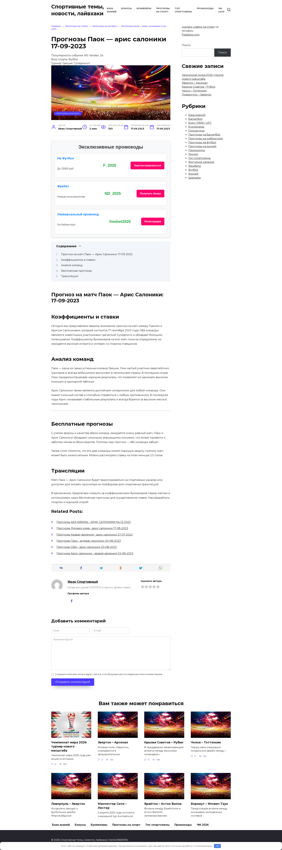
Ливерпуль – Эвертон (197, 94)
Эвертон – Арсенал (195, 82)
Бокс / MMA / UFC (200, 122)
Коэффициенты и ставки (78, 259)
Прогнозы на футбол (67, 113)
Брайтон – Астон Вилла (162, 803)
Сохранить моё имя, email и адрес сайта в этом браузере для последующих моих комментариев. (109, 674)
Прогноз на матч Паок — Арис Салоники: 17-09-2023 (97, 254)
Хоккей (193, 173)
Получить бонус (150, 193)
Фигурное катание (201, 162)
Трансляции (69, 276)
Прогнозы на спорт (126, 824)
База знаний (196, 115)
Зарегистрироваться (147, 165)
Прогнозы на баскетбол (204, 134)
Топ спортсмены (199, 158)
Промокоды (205, 8)
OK (217, 846)
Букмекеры (144, 8)
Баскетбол (195, 118)
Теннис (193, 154)
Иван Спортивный (83, 582)
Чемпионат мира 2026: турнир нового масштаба (69, 746)
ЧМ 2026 (203, 824)
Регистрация (152, 221)
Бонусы (126, 8)
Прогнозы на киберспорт (205, 138)
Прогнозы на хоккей (202, 146)
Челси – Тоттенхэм (194, 90)
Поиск (186, 45)
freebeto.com (191, 34)
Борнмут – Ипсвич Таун (209, 803)
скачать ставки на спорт (198, 26)
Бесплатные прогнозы (76, 270)
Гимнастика (196, 130)
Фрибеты (194, 166)
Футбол (193, 169)
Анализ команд (72, 265)
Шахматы (194, 177)
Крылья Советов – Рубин (198, 86)
